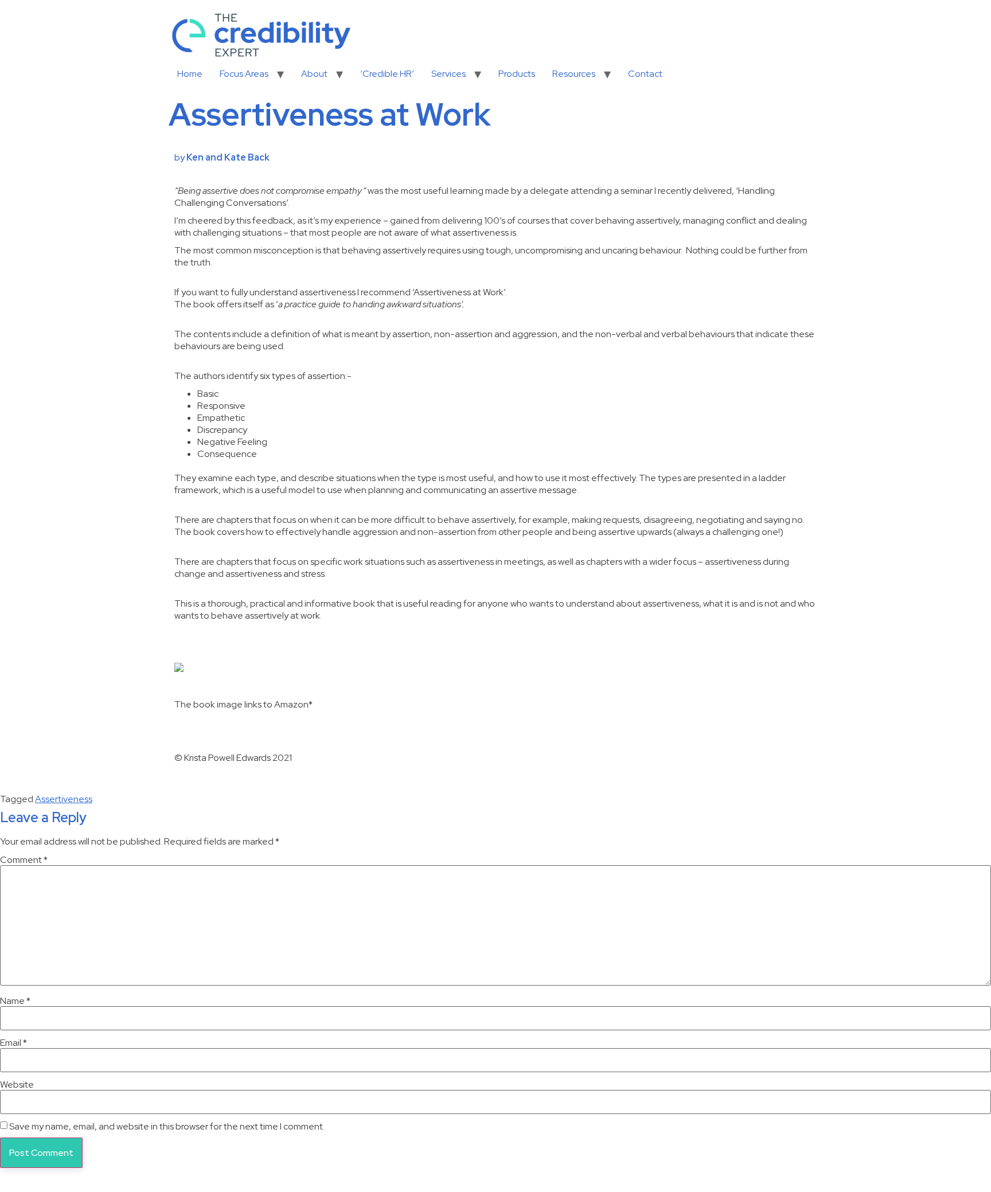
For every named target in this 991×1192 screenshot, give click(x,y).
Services (448, 74)
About (314, 74)
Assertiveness (63, 799)
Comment (24, 860)
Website (17, 1084)
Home (189, 74)
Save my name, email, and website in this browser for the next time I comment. (167, 1126)
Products (516, 74)
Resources (573, 74)
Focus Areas (244, 74)
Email (13, 1043)
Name (15, 1001)
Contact (645, 74)
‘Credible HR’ (387, 74)
